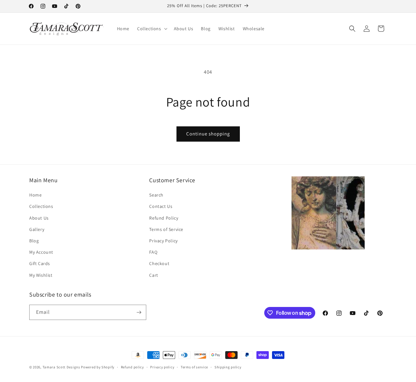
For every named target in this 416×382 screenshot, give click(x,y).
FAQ (153, 252)
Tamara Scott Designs (61, 367)
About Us (39, 218)
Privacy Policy (163, 241)
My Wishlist (41, 275)
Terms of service (194, 367)
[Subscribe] (139, 312)
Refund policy (132, 367)
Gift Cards (39, 263)
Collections (41, 206)
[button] (151, 28)
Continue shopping (208, 134)
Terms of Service (166, 229)
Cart (153, 275)
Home (35, 195)
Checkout (159, 263)
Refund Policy (163, 218)
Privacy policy (162, 367)
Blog (34, 241)
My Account (41, 252)
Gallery (36, 229)
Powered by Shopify (97, 367)
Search (156, 195)
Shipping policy (227, 367)
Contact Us (160, 206)
